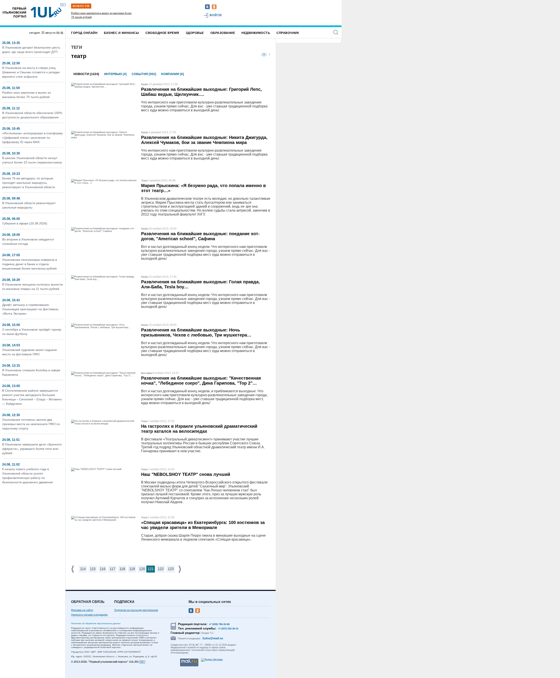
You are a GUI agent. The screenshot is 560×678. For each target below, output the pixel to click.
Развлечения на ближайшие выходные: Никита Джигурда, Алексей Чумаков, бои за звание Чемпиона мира (204, 140)
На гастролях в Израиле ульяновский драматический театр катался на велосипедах (199, 429)
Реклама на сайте (82, 610)
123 (171, 569)
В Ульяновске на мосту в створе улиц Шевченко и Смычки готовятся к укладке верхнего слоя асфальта (31, 72)
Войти (216, 15)
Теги (76, 47)
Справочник (287, 33)
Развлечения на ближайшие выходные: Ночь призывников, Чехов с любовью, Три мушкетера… (196, 332)
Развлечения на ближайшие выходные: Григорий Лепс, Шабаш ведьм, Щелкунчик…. (201, 92)
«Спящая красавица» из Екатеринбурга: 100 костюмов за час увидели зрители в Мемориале (203, 525)
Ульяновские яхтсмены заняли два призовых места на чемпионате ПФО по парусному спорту (31, 424)
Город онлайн (84, 33)
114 (83, 569)
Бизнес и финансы (121, 33)
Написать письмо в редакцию (89, 614)
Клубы (144, 84)
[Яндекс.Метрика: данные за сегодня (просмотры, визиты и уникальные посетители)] (212, 660)
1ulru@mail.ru (212, 638)
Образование (222, 33)
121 (151, 569)
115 (93, 569)
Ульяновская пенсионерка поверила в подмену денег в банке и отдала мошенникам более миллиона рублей (29, 264)
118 (122, 569)
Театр (144, 180)
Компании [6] (172, 74)
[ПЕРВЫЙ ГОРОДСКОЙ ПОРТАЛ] (14, 12)
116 (102, 569)
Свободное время (162, 33)
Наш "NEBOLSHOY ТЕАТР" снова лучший (185, 474)
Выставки (146, 373)
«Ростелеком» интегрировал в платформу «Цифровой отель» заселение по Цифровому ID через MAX (32, 137)
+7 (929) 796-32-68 (219, 624)
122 (161, 569)
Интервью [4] (115, 74)
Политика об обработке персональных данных (96, 623)
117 (112, 569)
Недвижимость (256, 33)
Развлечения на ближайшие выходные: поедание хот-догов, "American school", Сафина (200, 236)
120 (142, 569)
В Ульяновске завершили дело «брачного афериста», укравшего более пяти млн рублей (32, 449)
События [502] (144, 74)
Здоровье (195, 33)
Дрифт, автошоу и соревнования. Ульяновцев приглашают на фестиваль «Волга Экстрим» (30, 309)
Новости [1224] (86, 74)
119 (132, 569)
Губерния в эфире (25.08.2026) (24, 223)
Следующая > (180, 569)
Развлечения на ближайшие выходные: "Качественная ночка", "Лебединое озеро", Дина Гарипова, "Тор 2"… (201, 380)
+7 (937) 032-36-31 (228, 628)
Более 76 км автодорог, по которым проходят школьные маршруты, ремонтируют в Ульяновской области (28, 183)
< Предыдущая (73, 569)
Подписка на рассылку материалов (136, 610)
